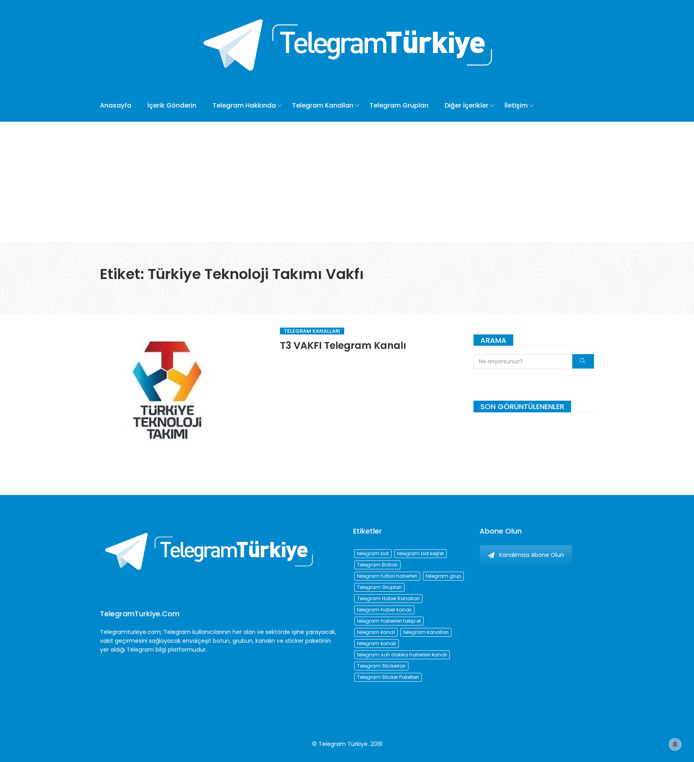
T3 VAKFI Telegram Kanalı (343, 345)
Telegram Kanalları (322, 105)
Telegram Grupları (399, 105)
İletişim (516, 105)
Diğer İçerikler (466, 105)
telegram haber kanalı (384, 609)
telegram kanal (376, 632)
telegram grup (443, 576)
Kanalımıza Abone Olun (531, 555)
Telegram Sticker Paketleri (388, 677)
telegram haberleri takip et (389, 620)
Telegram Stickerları (381, 665)
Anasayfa (115, 105)
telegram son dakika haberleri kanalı (402, 654)
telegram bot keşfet (420, 553)
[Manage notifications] (675, 744)
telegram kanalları (426, 632)
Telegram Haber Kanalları (388, 598)
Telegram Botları (377, 564)
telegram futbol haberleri (387, 576)
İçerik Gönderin (171, 105)
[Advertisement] (347, 182)
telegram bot (373, 553)
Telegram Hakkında (244, 105)
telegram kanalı (376, 643)
